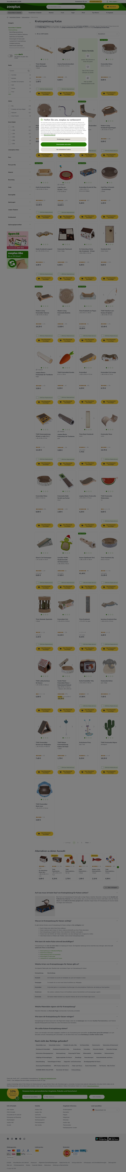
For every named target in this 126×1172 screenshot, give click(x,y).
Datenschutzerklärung (49, 135)
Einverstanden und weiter (63, 144)
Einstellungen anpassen (63, 139)
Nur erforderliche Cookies (63, 149)
